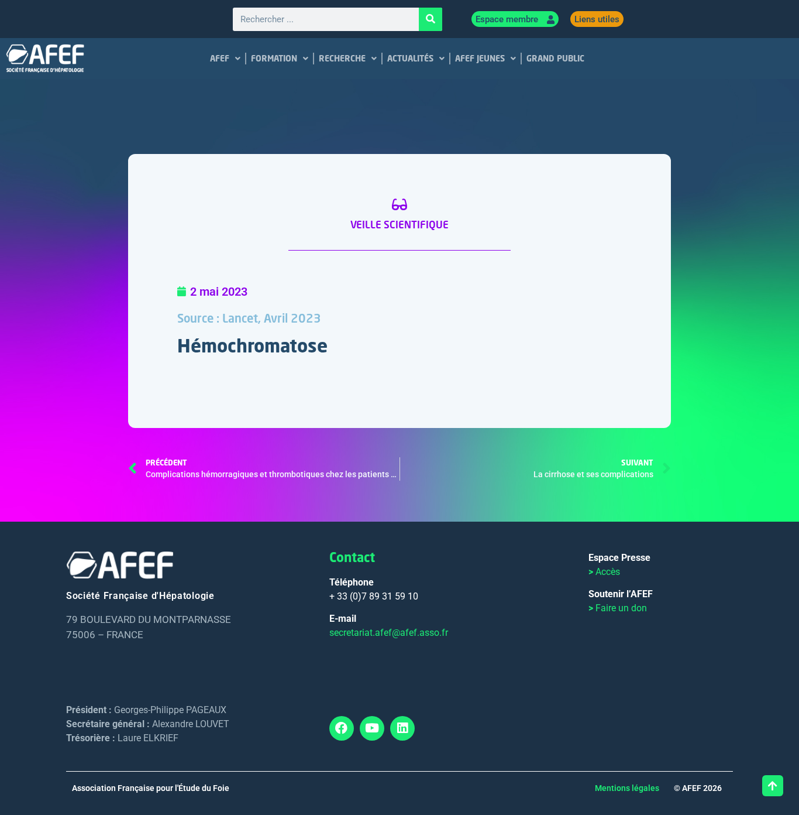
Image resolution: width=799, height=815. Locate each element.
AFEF (219, 58)
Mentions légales (627, 788)
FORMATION (274, 58)
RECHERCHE (342, 58)
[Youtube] (372, 728)
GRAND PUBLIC (555, 58)
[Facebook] (341, 728)
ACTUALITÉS (410, 58)
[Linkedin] (402, 728)
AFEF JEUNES (480, 58)
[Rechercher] (430, 19)
